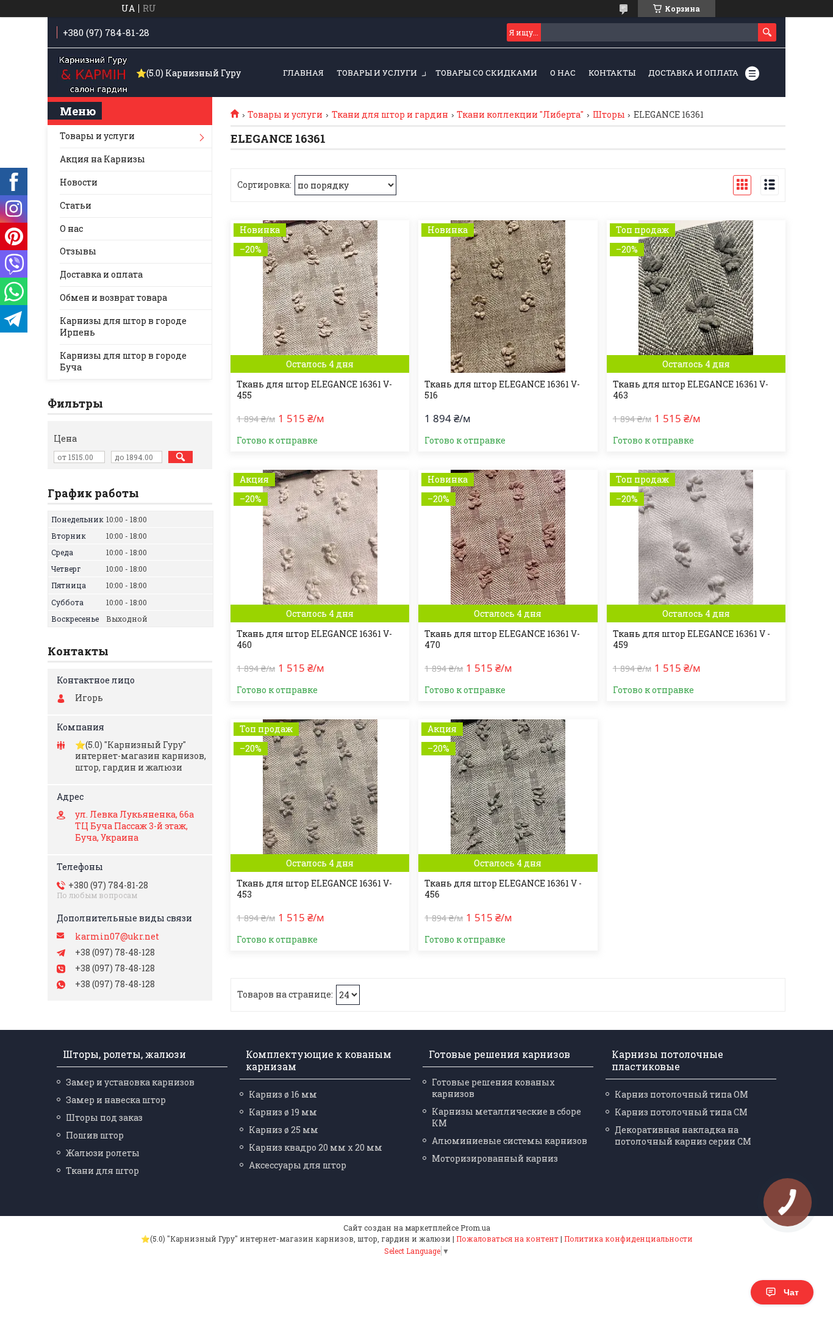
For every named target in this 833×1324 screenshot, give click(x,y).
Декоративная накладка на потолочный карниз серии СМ (683, 1135)
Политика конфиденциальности (628, 1238)
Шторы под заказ (104, 1117)
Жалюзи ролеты (103, 1153)
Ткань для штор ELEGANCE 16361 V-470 (502, 639)
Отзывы (78, 251)
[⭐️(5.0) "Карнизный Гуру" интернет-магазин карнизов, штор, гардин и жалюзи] (93, 73)
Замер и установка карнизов (130, 1082)
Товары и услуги (377, 72)
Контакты (611, 72)
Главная (303, 72)
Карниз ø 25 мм (283, 1129)
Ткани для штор (102, 1170)
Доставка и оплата (693, 72)
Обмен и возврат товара (113, 297)
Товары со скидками (486, 72)
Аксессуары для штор (297, 1165)
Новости (79, 182)
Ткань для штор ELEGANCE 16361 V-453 (314, 889)
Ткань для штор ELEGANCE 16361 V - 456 (503, 889)
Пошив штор (95, 1135)
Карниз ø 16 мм (283, 1094)
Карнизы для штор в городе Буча (123, 361)
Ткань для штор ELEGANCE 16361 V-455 (314, 390)
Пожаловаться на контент (507, 1238)
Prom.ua (475, 1227)
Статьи (75, 205)
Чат (791, 1292)
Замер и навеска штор (116, 1100)
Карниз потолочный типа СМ (681, 1112)
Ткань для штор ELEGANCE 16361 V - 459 (691, 639)
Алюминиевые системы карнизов (509, 1140)
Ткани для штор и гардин (390, 114)
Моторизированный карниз (495, 1158)
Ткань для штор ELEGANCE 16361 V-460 (314, 639)
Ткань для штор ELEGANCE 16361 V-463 (690, 390)
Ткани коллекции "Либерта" (520, 114)
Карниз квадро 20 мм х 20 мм (315, 1147)
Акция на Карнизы (102, 159)
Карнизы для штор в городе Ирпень (123, 326)
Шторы (609, 114)
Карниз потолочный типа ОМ (681, 1094)
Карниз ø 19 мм (283, 1112)
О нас (563, 72)
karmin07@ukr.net (117, 936)
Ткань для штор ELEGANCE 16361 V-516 (502, 390)
